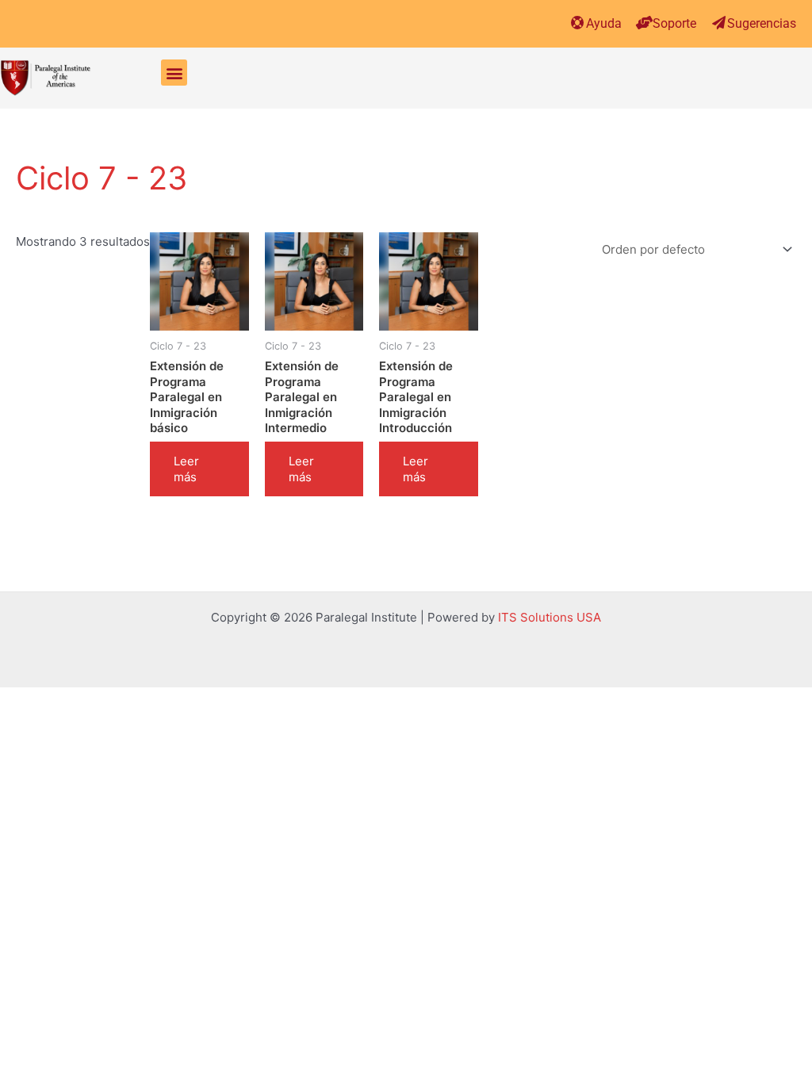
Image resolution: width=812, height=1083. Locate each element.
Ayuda (604, 23)
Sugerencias (761, 23)
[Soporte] (644, 22)
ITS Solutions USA (549, 617)
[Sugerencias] (719, 22)
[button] (174, 72)
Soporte (674, 23)
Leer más (186, 468)
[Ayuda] (577, 22)
